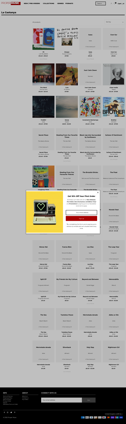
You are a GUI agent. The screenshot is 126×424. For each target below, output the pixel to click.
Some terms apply (81, 206)
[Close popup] (97, 192)
